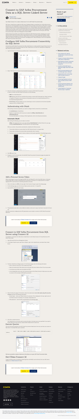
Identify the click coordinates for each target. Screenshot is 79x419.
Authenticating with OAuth (65, 32)
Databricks (69, 391)
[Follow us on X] (49, 17)
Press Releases (51, 391)
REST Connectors (24, 398)
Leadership (51, 396)
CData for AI (48, 2)
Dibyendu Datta (12, 16)
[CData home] (6, 2)
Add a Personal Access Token (65, 36)
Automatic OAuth (63, 34)
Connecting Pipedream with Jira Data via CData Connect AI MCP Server (65, 80)
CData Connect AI (25, 219)
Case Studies (60, 391)
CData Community (61, 389)
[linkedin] (4, 400)
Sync (31, 389)
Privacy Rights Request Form (39, 413)
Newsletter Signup (61, 396)
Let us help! (33, 222)
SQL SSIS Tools (33, 393)
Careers (50, 400)
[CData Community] (10, 400)
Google (68, 393)
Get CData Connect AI (63, 44)
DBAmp (31, 395)
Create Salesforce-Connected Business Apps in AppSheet (64, 89)
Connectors (42, 389)
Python (22, 395)
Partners (50, 398)
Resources (60, 395)
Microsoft (69, 395)
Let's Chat (71, 2)
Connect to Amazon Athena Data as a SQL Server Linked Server (65, 59)
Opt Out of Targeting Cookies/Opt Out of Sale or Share (67, 415)
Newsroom (51, 393)
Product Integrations (43, 391)
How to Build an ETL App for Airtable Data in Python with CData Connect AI (65, 55)
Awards (50, 395)
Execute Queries (62, 42)
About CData (51, 389)
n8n (68, 396)
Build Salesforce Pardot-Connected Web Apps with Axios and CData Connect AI (65, 63)
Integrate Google (61, 77)
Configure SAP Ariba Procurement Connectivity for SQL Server (65, 30)
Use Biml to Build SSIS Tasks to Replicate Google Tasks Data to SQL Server (65, 67)
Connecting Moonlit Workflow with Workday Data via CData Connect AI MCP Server (65, 85)
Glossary (59, 398)
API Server (23, 396)
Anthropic (69, 389)
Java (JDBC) (23, 391)
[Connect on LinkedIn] (51, 17)
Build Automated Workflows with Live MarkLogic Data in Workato (65, 71)
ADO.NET (22, 393)
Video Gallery (60, 400)
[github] (8, 400)
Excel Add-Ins (23, 400)
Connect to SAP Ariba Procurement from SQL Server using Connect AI (64, 39)
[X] (6, 400)
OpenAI (68, 398)
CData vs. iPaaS (43, 398)
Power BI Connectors (25, 402)
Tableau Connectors (24, 404)
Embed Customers (43, 396)
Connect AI (32, 391)
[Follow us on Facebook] (47, 17)
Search (64, 2)
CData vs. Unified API (43, 399)
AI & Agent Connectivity (42, 394)
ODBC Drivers (23, 389)
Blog (59, 393)
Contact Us (51, 402)
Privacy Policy (69, 412)
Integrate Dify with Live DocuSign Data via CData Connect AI (65, 74)
